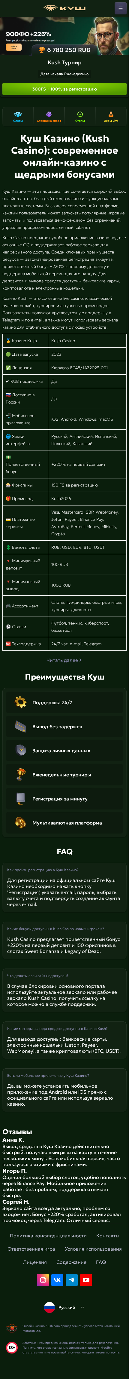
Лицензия (35, 1262)
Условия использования (93, 1249)
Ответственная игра (31, 1249)
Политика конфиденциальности (48, 1236)
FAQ (101, 1262)
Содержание (71, 1262)
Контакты (107, 1236)
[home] (64, 8)
